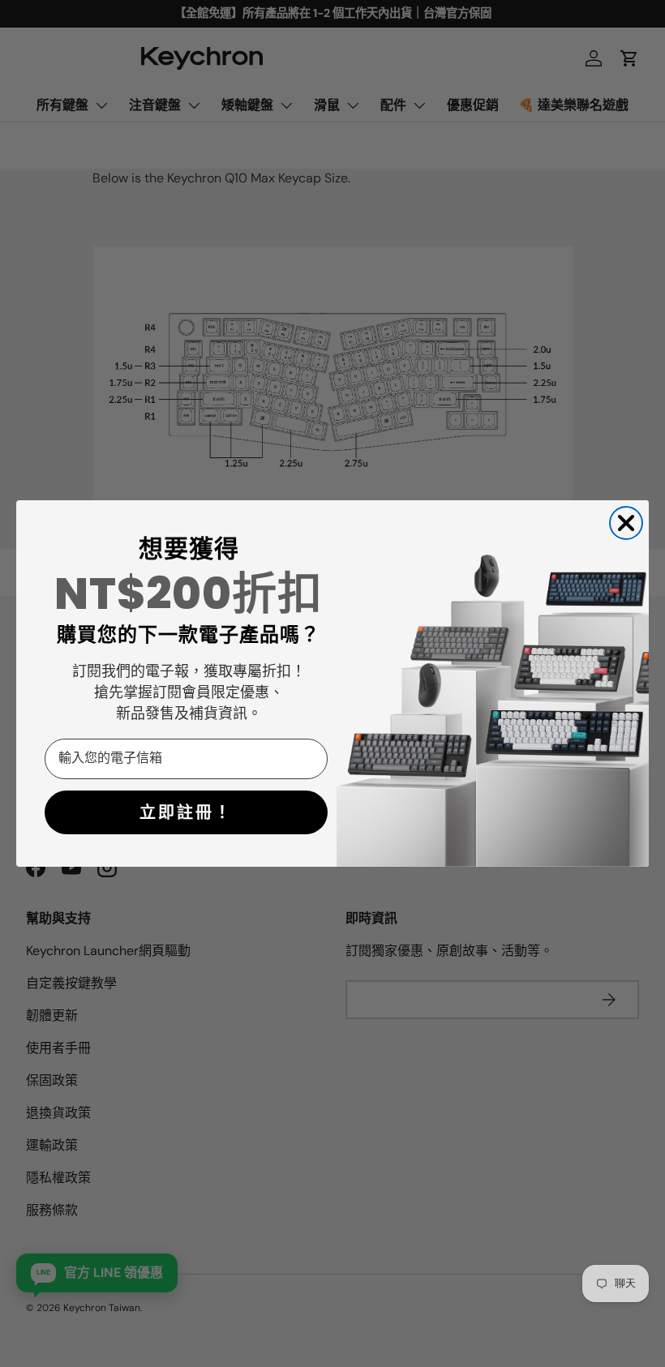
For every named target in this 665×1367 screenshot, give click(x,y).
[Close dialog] (626, 523)
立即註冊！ (186, 812)
